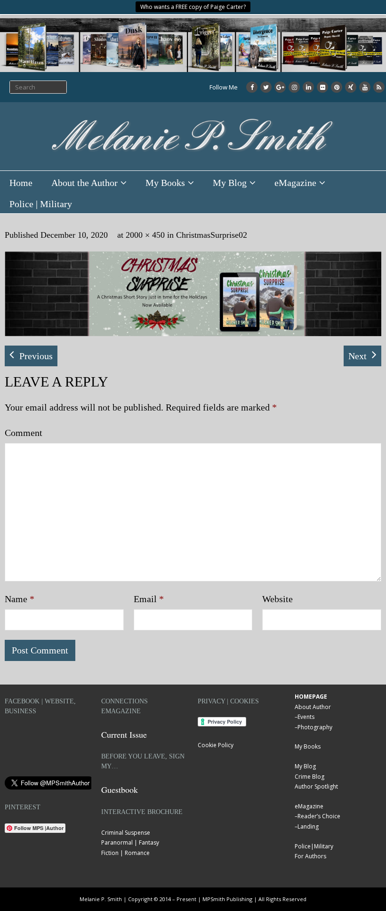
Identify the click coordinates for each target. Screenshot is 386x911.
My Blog (230, 182)
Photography (315, 727)
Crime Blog (309, 777)
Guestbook (119, 789)
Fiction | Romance (125, 853)
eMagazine (295, 182)
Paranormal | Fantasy (130, 842)
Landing (308, 826)
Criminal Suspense (125, 833)
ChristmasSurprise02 (211, 235)
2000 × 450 (145, 235)
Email (149, 599)
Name (19, 599)
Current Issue (124, 734)
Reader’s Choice (319, 816)
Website (277, 599)
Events (306, 717)
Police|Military (314, 846)
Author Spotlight (316, 786)
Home (20, 182)
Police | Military (40, 204)
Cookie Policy (215, 745)
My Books (165, 182)
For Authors (310, 856)
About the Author (84, 182)
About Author (313, 707)
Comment (23, 432)
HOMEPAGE (311, 697)
